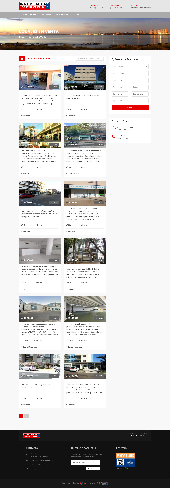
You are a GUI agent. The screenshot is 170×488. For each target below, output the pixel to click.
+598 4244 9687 (123, 138)
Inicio (25, 15)
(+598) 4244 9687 (43, 465)
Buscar (130, 108)
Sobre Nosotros (61, 15)
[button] (130, 67)
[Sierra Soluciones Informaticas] (104, 483)
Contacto (75, 15)
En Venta (34, 15)
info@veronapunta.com (141, 7)
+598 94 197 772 (123, 130)
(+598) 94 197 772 (43, 469)
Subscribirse (94, 468)
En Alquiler (46, 15)
